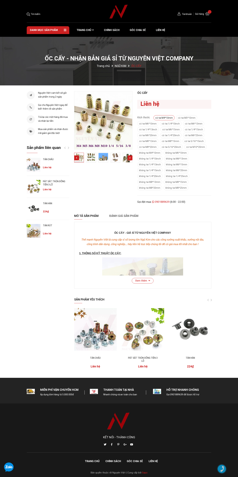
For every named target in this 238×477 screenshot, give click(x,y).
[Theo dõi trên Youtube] (131, 444)
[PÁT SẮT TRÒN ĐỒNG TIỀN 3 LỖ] (143, 329)
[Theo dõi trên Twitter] (105, 444)
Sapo (144, 472)
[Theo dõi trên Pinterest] (118, 444)
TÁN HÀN (190, 358)
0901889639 (162, 201)
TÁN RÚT (47, 225)
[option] (103, 120)
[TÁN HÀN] (190, 329)
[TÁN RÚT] (33, 231)
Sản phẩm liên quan (44, 147)
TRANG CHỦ (92, 461)
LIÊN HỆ (153, 461)
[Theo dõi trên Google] (125, 444)
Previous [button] (76, 157)
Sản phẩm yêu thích (89, 299)
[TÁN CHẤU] (95, 329)
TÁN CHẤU (95, 358)
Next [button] (130, 157)
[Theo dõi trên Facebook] (111, 444)
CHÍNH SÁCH (113, 461)
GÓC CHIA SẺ (135, 461)
